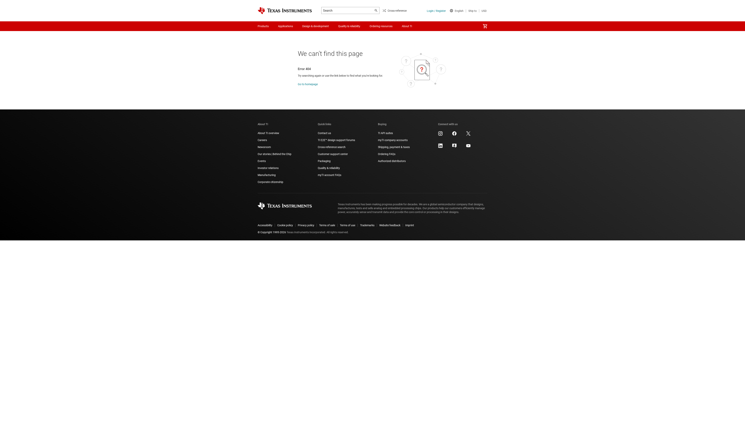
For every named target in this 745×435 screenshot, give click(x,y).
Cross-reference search (332, 147)
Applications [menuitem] (285, 26)
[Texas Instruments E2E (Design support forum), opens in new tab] (454, 147)
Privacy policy (306, 225)
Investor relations (268, 168)
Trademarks (367, 225)
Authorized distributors (392, 161)
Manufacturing (267, 175)
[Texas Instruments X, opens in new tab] (468, 134)
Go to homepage (308, 84)
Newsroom (264, 147)
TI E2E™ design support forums (336, 140)
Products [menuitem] (263, 26)
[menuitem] (485, 26)
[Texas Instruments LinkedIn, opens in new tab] (440, 147)
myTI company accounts (393, 140)
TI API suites (385, 133)
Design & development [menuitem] (315, 26)
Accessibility (265, 225)
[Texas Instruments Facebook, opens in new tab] (454, 134)
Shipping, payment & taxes (394, 147)
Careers (262, 140)
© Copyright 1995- (272, 232)
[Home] (285, 10)
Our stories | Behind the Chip (274, 154)
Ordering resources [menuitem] (381, 26)
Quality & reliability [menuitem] (349, 26)
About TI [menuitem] (407, 26)
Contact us (324, 133)
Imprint (409, 225)
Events (262, 161)
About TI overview (268, 133)
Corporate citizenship (270, 182)
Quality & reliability (329, 168)
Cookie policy (285, 225)
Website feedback (389, 225)
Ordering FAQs (386, 154)
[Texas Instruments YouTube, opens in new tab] (468, 147)
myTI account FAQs (329, 175)
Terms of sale (327, 225)
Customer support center (333, 154)
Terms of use (347, 225)
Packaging (324, 161)
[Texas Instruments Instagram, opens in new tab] (440, 134)
